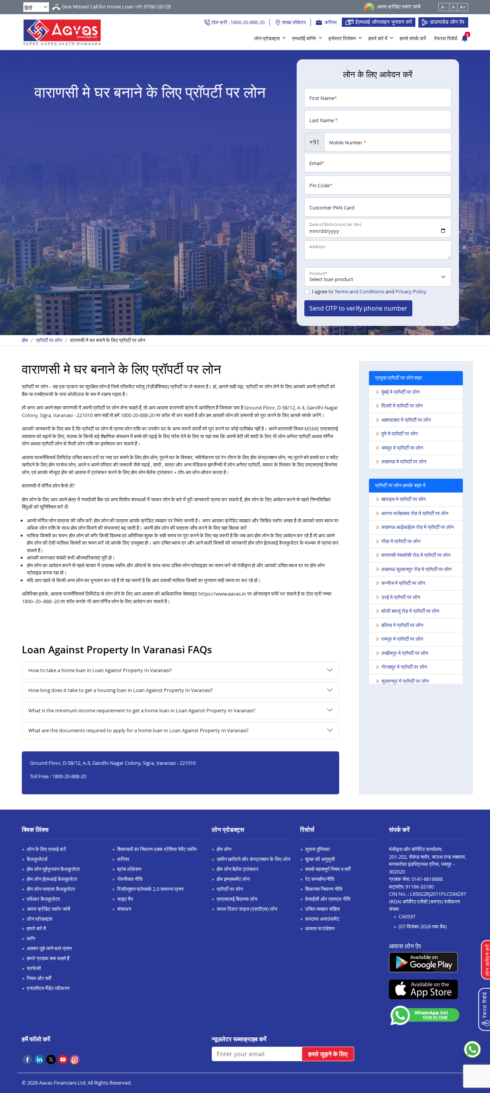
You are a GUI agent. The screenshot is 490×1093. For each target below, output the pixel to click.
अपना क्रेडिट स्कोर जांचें (48, 908)
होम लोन (224, 849)
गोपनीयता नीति (129, 878)
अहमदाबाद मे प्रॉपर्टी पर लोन (406, 419)
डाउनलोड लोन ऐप (446, 21)
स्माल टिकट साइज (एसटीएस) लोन (247, 908)
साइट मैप (125, 898)
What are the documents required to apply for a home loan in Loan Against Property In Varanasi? (138, 730)
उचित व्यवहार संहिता (322, 908)
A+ (463, 6)
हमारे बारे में (377, 38)
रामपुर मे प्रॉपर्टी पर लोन (402, 638)
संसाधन (124, 908)
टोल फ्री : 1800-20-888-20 (237, 22)
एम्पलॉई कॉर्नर (304, 38)
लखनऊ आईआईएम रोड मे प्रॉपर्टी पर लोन (417, 527)
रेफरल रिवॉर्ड (445, 38)
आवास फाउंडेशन (320, 928)
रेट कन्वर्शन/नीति (319, 878)
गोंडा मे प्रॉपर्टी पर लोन (400, 541)
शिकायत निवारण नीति (323, 888)
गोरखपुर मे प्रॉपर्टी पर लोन (404, 666)
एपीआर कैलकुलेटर (43, 898)
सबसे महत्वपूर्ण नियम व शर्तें (327, 869)
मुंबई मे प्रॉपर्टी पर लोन (400, 391)
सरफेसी (34, 968)
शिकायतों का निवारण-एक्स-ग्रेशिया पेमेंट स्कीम (157, 849)
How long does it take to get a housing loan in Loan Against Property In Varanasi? (120, 690)
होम (25, 340)
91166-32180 (419, 886)
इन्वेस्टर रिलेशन (342, 38)
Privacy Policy (410, 291)
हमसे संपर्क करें (413, 38)
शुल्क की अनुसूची (320, 859)
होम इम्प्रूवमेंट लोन (233, 878)
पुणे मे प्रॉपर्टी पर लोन (399, 433)
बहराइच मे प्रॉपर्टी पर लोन (403, 499)
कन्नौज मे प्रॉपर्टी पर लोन (403, 582)
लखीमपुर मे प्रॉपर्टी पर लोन (404, 653)
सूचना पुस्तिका (317, 849)
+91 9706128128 (153, 6)
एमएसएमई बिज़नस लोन (237, 898)
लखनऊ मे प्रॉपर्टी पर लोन (403, 461)
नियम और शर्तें (39, 978)
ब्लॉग (31, 938)
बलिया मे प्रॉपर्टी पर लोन (402, 625)
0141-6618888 (427, 878)
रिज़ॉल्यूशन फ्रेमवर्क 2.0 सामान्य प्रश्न (150, 888)
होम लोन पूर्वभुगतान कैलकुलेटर (53, 869)
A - (444, 6)
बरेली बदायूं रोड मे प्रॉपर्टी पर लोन (410, 610)
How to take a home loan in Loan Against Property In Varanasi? (100, 670)
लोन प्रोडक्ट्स (267, 38)
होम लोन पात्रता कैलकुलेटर (51, 888)
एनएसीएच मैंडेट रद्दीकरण (48, 988)
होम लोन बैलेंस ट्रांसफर (237, 869)
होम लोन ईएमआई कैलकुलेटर (52, 878)
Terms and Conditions (359, 291)
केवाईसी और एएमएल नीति (327, 898)
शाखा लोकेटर (293, 22)
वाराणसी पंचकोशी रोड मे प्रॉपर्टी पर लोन (415, 554)
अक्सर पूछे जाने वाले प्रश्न (49, 948)
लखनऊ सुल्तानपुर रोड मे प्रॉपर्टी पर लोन (416, 569)
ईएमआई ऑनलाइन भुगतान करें (383, 21)
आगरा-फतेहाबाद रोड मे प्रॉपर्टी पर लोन (414, 513)
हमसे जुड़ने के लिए (328, 1054)
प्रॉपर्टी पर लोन (49, 340)
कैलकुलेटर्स (37, 859)
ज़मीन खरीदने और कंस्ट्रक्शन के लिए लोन (253, 859)
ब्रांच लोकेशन (129, 869)
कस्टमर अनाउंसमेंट (322, 918)
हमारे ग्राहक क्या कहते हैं (48, 958)
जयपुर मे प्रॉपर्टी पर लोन (402, 447)
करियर (330, 22)
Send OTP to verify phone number (358, 308)
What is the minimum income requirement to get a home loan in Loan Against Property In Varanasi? (141, 710)
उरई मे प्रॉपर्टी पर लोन (400, 597)
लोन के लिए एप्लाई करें (46, 849)
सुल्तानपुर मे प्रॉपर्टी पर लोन (405, 680)
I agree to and (369, 291)
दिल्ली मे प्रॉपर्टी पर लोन (402, 405)
